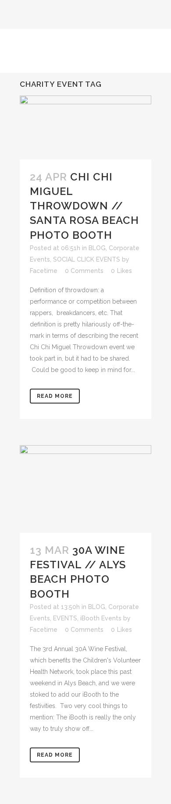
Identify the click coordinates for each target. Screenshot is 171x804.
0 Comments (84, 270)
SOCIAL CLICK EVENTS (86, 259)
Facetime (43, 270)
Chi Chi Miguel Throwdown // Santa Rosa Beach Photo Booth (84, 205)
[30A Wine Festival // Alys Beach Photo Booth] (85, 489)
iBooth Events (100, 618)
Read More (55, 396)
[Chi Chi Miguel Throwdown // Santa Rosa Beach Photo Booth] (85, 127)
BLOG (97, 247)
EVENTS (65, 618)
